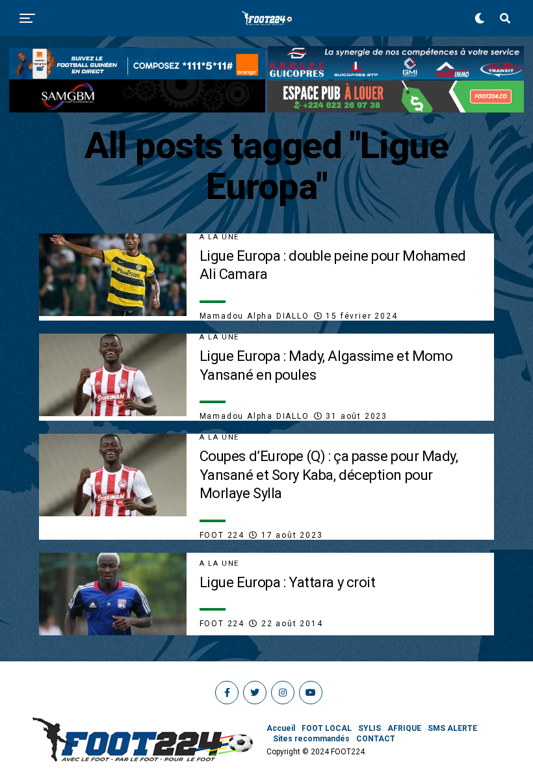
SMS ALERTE (452, 728)
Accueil (280, 728)
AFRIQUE (404, 728)
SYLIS (369, 728)
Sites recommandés (311, 738)
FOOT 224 (222, 535)
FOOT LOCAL (327, 728)
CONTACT (375, 738)
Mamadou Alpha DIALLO (254, 316)
